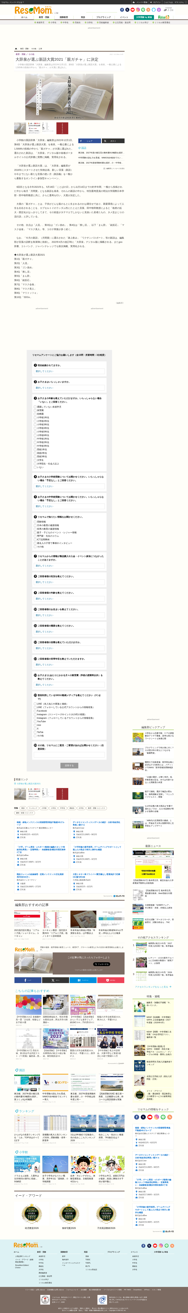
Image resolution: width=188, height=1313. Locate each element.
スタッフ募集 (156, 1290)
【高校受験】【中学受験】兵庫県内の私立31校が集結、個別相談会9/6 (55, 1053)
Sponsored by (107, 896)
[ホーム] (16, 49)
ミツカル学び (142, 22)
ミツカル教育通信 (162, 22)
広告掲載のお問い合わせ (55, 1290)
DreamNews (137, 1290)
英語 (83, 17)
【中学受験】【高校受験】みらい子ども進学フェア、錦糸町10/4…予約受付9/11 (82, 1019)
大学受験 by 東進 (144, 17)
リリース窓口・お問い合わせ (35, 1290)
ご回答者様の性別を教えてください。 (56, 576)
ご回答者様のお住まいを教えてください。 (59, 609)
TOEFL (88, 1263)
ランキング (33, 808)
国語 (83, 147)
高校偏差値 (104, 22)
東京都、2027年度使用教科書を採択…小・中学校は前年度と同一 (106, 163)
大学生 (90, 22)
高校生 (78, 22)
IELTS (87, 1266)
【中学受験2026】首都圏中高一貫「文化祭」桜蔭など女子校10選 (28, 1019)
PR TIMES (127, 1290)
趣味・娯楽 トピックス (24, 813)
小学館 (44, 808)
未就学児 (40, 22)
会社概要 (84, 1290)
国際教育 (64, 17)
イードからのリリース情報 (112, 1290)
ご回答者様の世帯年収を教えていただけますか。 (62, 659)
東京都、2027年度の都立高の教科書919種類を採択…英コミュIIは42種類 (109, 153)
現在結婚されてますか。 (50, 365)
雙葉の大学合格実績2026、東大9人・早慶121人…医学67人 (82, 1053)
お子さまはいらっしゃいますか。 (54, 382)
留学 (63, 1256)
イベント (124, 17)
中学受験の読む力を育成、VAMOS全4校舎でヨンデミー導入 (104, 158)
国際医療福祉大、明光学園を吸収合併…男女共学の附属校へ (55, 1019)
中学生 (66, 22)
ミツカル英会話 (91, 1270)
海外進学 (65, 1260)
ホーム (24, 17)
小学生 (53, 22)
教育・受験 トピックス (96, 808)
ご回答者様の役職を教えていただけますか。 (60, 642)
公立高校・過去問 (122, 22)
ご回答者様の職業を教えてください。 (56, 626)
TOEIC (87, 1260)
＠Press (147, 1290)
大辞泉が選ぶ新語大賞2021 (29, 784)
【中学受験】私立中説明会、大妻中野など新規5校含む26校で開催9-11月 (109, 1053)
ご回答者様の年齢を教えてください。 (56, 593)
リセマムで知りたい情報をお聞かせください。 (61, 517)
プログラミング (103, 17)
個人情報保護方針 (95, 1290)
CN (171, 10)
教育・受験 (44, 17)
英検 (87, 1256)
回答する (69, 765)
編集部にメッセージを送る (115, 168)
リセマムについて (72, 1290)
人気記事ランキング (22, 1256)
